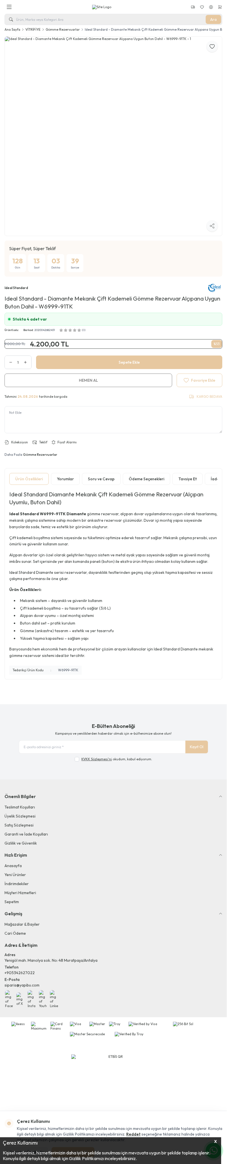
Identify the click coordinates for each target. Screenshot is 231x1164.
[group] (113, 134)
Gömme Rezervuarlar (63, 29)
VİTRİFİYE (33, 29)
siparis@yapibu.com (22, 981)
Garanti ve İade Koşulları (26, 830)
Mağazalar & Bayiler (22, 920)
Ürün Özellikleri (29, 475)
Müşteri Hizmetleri (20, 888)
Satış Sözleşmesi (19, 821)
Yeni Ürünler (15, 870)
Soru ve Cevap (101, 475)
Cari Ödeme (15, 929)
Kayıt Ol (196, 743)
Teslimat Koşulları (20, 803)
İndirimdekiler (17, 879)
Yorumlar (65, 475)
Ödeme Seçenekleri (146, 475)
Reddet (133, 1134)
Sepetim (12, 897)
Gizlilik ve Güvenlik (21, 839)
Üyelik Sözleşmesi (20, 812)
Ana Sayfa (12, 29)
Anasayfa (13, 861)
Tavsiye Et (187, 475)
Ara (213, 19)
